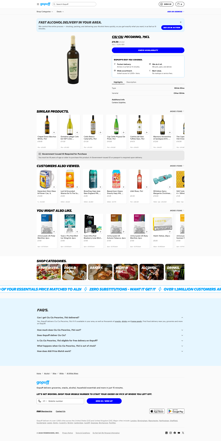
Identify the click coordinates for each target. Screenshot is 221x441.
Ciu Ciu (117, 37)
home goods (136, 321)
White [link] (61, 373)
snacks (118, 321)
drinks (124, 321)
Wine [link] (54, 373)
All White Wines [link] (72, 373)
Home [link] (39, 373)
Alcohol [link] (46, 373)
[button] (179, 4)
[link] (45, 4)
